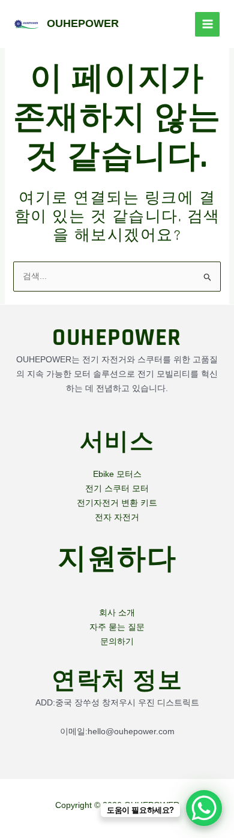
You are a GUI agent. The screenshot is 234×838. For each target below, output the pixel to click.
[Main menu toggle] (207, 24)
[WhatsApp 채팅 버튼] (204, 808)
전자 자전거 (117, 517)
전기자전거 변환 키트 (117, 502)
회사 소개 (117, 612)
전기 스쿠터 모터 (117, 488)
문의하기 (117, 641)
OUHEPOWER (83, 23)
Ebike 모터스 (117, 474)
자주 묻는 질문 (117, 627)
